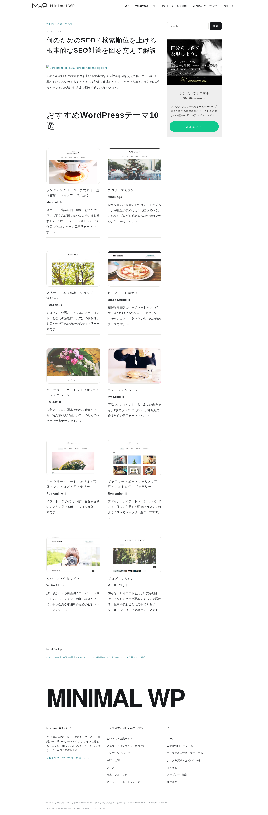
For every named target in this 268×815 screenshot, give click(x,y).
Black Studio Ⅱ (119, 299)
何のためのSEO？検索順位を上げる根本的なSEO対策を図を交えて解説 (112, 657)
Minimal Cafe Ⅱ (57, 202)
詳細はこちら (194, 127)
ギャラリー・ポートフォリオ (68, 390)
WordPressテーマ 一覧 (180, 745)
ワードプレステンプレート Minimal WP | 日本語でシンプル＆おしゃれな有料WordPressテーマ (101, 802)
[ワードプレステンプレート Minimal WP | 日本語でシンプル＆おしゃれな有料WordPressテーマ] (53, 5)
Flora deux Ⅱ (56, 304)
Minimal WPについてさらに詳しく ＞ (68, 758)
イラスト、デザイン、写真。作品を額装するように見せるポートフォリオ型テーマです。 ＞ (73, 506)
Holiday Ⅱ (54, 401)
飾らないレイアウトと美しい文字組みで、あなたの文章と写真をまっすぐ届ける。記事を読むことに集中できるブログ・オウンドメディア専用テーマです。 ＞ (134, 604)
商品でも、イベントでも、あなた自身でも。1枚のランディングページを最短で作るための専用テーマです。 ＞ (134, 410)
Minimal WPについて (205, 5)
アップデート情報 (177, 774)
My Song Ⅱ (116, 396)
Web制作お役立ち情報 (59, 23)
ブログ (113, 190)
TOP (126, 5)
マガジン (127, 190)
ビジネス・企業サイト (124, 293)
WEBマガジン (115, 760)
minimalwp (56, 649)
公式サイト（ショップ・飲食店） (126, 745)
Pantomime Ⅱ (56, 493)
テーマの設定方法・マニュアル (185, 753)
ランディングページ (61, 190)
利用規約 (172, 782)
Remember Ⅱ (118, 493)
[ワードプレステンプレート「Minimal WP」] (194, 42)
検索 (215, 26)
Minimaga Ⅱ (117, 197)
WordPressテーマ (145, 5)
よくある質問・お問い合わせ (183, 760)
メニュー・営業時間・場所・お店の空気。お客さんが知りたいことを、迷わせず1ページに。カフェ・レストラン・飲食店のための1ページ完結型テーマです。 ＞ (73, 221)
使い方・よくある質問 (174, 5)
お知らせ (229, 5)
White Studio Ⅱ (57, 585)
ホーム (170, 738)
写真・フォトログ (117, 774)
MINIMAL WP (115, 697)
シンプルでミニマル (194, 93)
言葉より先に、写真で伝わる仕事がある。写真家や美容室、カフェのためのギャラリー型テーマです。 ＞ (73, 415)
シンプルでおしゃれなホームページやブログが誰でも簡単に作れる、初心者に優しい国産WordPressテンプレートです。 (193, 111)
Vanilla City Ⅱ (118, 585)
